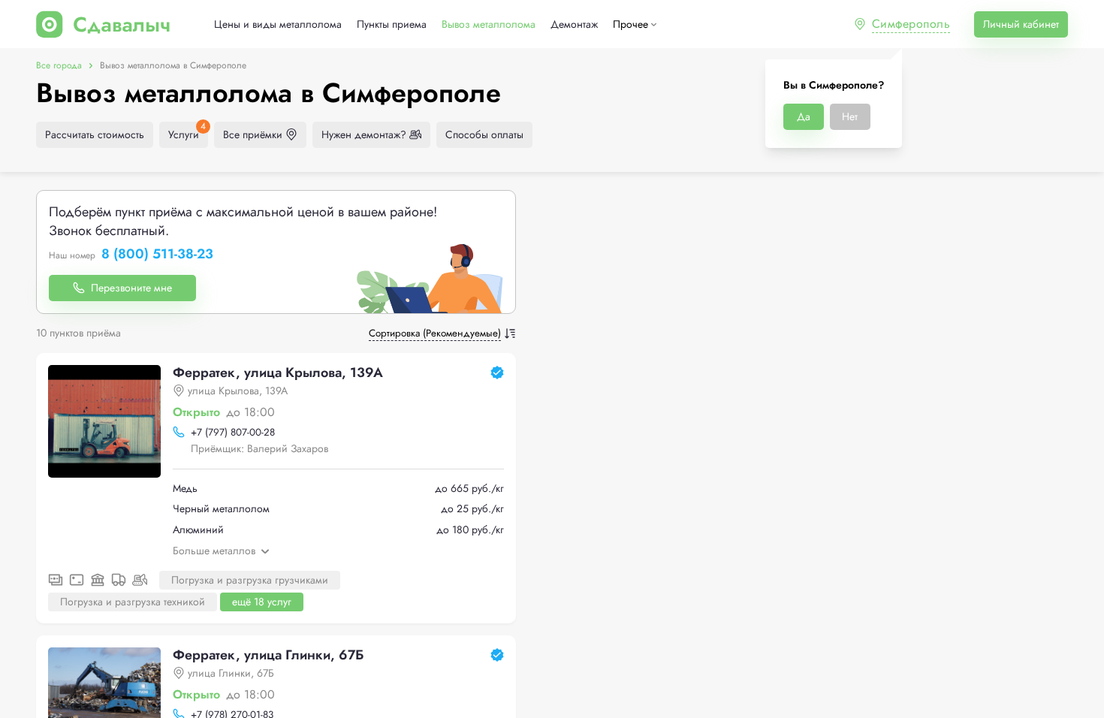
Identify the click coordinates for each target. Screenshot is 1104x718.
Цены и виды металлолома (278, 24)
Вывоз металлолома (488, 24)
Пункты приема (392, 24)
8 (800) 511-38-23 (157, 254)
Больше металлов (214, 550)
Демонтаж (574, 24)
